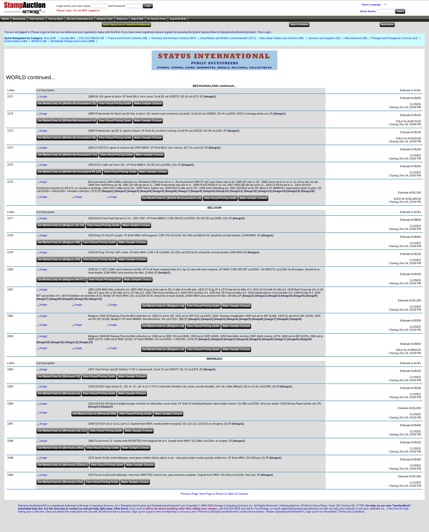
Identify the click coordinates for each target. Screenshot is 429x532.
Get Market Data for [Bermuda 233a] (60, 482)
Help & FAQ (137, 19)
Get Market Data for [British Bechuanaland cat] (171, 198)
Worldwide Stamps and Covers (69, 41)
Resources (121, 19)
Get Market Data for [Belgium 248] (59, 242)
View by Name (55, 19)
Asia (46, 38)
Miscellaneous (353, 38)
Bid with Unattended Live (80, 19)
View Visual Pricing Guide (115, 103)
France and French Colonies (125, 38)
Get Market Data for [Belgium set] (163, 349)
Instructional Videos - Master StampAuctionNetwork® (272, 511)
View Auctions (36, 19)
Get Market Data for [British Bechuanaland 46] (67, 137)
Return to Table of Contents (232, 493)
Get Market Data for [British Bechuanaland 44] (67, 120)
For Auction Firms (156, 19)
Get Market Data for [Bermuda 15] (59, 376)
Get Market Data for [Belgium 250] (59, 259)
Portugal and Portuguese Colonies (391, 38)
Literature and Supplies (321, 38)
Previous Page (189, 493)
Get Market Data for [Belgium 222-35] (61, 225)
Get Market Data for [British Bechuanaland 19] (67, 103)
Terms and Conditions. (352, 511)
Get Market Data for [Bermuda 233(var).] (63, 464)
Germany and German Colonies (170, 38)
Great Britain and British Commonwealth (224, 38)
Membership (19, 19)
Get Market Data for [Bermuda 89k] (94, 413)
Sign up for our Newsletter (321, 511)
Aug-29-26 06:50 (178, 19)
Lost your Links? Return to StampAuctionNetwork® (208, 511)
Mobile (5, 19)
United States (12, 41)
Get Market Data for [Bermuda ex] (59, 393)
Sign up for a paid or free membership (154, 511)
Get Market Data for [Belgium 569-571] (61, 279)
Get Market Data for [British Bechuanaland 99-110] (69, 171)
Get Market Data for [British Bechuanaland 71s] (67, 154)
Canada (64, 38)
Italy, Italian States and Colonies (279, 38)
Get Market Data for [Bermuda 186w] (60, 447)
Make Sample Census (148, 103)
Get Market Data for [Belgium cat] (163, 305)
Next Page (206, 493)
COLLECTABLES (89, 38)
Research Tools (105, 19)
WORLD (36, 41)
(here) (124, 508)
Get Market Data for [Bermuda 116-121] (62, 430)
